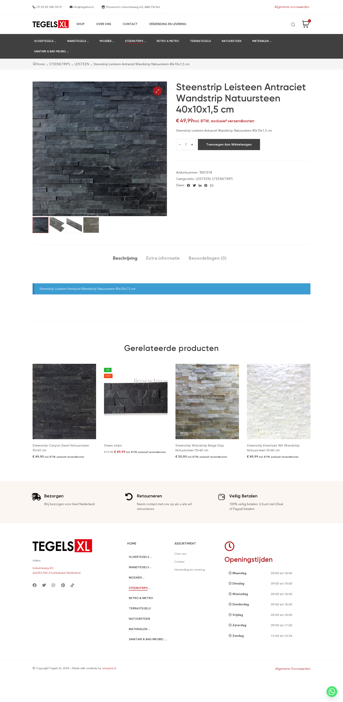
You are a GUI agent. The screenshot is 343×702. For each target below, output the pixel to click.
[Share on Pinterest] (205, 185)
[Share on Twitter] (194, 185)
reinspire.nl (109, 668)
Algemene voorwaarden (292, 7)
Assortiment (185, 543)
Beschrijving (125, 258)
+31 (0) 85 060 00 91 (48, 7)
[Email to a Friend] (211, 185)
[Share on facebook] (188, 185)
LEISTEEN (81, 64)
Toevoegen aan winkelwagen (229, 144)
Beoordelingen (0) (207, 258)
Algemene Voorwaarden (292, 669)
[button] (157, 90)
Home (40, 64)
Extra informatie (163, 258)
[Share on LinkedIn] (200, 185)
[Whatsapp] (332, 691)
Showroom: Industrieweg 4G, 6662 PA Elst (132, 7)
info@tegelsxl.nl (83, 7)
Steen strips (113, 445)
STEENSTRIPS (59, 64)
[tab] (125, 258)
